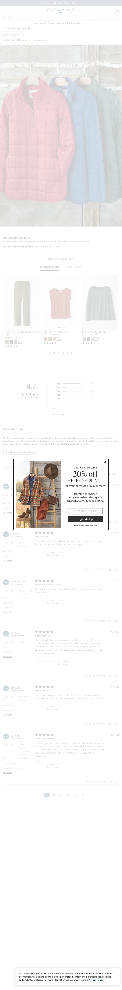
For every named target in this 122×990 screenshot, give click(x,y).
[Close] (114, 972)
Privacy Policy (96, 980)
